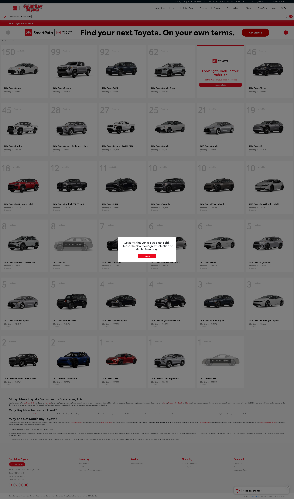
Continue (147, 256)
